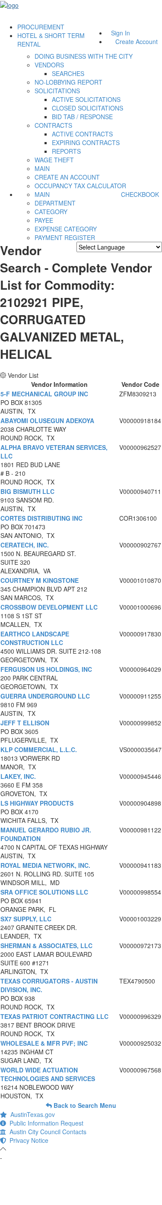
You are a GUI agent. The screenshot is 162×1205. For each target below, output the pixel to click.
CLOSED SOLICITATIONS (87, 108)
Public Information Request (44, 1123)
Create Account (136, 41)
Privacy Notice (27, 1140)
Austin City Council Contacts (46, 1131)
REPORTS (66, 151)
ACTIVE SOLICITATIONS (86, 99)
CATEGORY (51, 211)
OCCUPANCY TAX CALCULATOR (80, 185)
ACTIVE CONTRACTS (82, 134)
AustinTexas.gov (31, 1114)
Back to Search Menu (84, 1105)
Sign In (120, 32)
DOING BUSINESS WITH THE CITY (84, 56)
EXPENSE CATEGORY (66, 229)
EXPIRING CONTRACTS (86, 142)
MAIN (42, 168)
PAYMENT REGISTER (65, 237)
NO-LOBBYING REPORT (68, 82)
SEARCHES (68, 73)
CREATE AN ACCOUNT (67, 177)
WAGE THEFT (54, 159)
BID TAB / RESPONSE (82, 116)
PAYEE (44, 220)
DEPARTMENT (55, 203)
